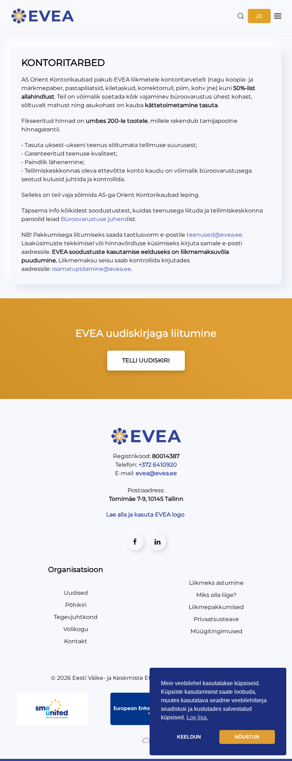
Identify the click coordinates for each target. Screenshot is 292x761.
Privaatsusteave (216, 619)
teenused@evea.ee (214, 234)
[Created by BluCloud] (146, 739)
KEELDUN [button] (189, 737)
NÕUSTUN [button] (247, 737)
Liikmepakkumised (216, 607)
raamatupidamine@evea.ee (91, 269)
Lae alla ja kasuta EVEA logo (146, 514)
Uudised (76, 592)
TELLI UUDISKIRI (146, 360)
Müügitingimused (217, 631)
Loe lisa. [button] (197, 717)
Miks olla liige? (216, 595)
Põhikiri (76, 605)
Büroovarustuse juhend (95, 219)
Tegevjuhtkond (76, 617)
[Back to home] (44, 16)
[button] (240, 16)
